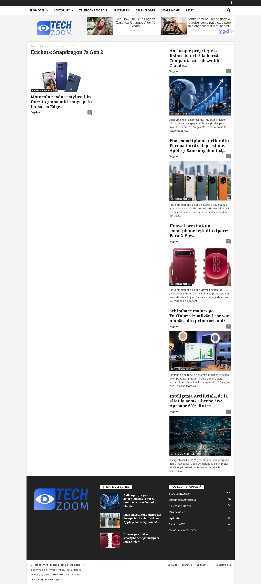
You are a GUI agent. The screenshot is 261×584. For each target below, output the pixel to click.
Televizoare (145, 10)
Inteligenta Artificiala (182, 454)
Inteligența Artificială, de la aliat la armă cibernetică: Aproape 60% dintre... (198, 401)
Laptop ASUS (177, 524)
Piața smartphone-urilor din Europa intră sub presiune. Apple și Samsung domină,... (199, 146)
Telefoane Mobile (93, 10)
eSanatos (187, 564)
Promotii (37, 10)
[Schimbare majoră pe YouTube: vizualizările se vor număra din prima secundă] (200, 351)
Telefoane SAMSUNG (182, 530)
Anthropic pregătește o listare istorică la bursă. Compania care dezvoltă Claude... (194, 58)
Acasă (33, 46)
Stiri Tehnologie (179, 369)
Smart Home (170, 10)
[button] (228, 10)
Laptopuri (62, 10)
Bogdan (35, 112)
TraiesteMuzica (222, 564)
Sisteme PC (121, 10)
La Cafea (172, 564)
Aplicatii (174, 518)
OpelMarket (202, 564)
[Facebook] (231, 3)
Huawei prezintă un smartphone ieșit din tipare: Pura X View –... (198, 231)
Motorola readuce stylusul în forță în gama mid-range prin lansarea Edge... (61, 102)
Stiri (190, 10)
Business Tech (178, 114)
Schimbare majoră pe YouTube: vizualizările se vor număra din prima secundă (199, 316)
